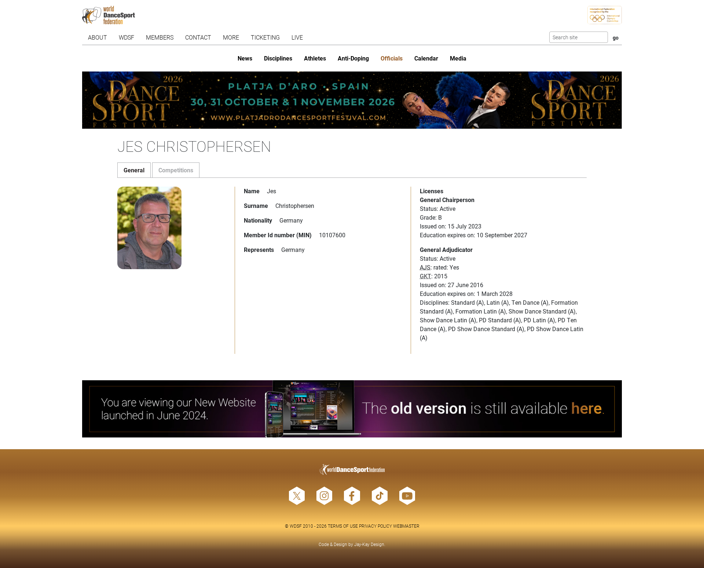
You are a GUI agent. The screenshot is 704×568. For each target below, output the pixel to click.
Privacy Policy (375, 526)
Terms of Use (343, 526)
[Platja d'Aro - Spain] (352, 100)
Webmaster (406, 526)
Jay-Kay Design (369, 544)
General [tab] (134, 170)
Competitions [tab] (175, 170)
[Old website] (352, 408)
